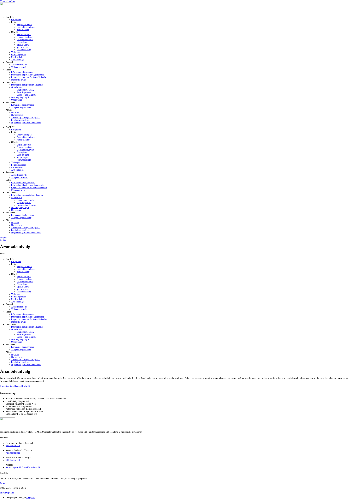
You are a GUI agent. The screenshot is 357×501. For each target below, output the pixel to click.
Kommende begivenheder (22, 105)
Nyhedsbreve (17, 115)
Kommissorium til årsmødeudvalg (15, 386)
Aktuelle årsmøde (19, 64)
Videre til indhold (7, 1)
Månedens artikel (18, 80)
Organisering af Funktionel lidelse (26, 122)
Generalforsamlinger (26, 27)
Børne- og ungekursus (26, 95)
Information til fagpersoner (23, 72)
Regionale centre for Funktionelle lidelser (29, 77)
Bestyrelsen (16, 19)
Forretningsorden (18, 54)
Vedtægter (15, 52)
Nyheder (15, 112)
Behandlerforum (24, 34)
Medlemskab (16, 57)
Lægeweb (30, 497)
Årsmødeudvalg (24, 49)
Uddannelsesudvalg (25, 39)
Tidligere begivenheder (21, 107)
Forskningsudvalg (24, 37)
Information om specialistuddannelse (27, 85)
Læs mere (4, 483)
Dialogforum (22, 42)
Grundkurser (16, 87)
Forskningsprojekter (20, 120)
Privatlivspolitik (7, 493)
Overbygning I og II (20, 97)
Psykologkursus (24, 92)
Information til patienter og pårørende (27, 75)
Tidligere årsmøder (19, 67)
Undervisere (16, 100)
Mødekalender (23, 29)
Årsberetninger (17, 59)
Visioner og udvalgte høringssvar (25, 117)
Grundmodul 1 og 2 (25, 90)
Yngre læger (22, 47)
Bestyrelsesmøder (24, 24)
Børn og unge (23, 44)
